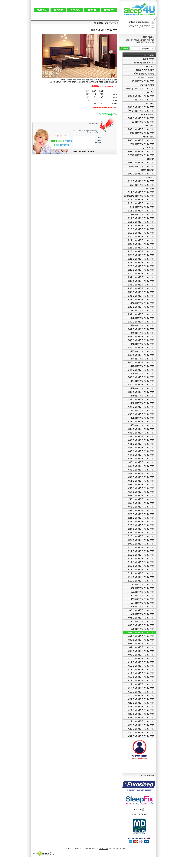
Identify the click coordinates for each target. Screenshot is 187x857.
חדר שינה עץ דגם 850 (142, 403)
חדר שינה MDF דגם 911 (141, 192)
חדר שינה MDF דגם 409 (141, 654)
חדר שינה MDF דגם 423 (141, 706)
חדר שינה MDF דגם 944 (141, 347)
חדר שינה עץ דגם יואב (142, 207)
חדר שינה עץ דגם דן (143, 99)
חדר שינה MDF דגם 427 (141, 721)
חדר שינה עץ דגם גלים (142, 133)
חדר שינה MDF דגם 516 (141, 569)
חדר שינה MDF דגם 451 (141, 480)
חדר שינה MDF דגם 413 (141, 669)
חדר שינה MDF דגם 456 (141, 499)
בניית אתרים (52, 853)
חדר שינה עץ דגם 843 (142, 351)
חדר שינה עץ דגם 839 (142, 325)
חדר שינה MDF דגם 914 (141, 218)
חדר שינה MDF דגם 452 (141, 484)
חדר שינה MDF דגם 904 (141, 118)
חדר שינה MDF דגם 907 (141, 151)
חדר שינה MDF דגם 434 (141, 406)
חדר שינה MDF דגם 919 (141, 232)
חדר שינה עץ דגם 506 (142, 614)
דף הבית (108, 10)
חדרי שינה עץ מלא (144, 62)
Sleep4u (148, 37)
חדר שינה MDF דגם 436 (141, 421)
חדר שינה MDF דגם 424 (141, 710)
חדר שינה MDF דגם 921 (141, 240)
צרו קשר (41, 10)
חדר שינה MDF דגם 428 (141, 725)
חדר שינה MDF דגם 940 (141, 321)
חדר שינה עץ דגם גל (143, 121)
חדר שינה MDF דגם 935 (141, 292)
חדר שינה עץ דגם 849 (142, 395)
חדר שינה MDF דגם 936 (141, 295)
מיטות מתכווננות (145, 70)
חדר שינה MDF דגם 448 (141, 469)
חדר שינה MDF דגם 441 (141, 443)
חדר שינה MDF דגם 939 (141, 314)
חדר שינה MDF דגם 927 (141, 262)
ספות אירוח (148, 103)
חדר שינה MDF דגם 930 (141, 273)
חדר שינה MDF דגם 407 (141, 647)
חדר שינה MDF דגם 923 (141, 247)
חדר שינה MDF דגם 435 (141, 414)
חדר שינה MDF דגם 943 (141, 340)
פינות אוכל (148, 188)
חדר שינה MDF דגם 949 (141, 384)
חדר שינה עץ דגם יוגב (142, 214)
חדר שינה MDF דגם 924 (141, 251)
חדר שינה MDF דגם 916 (141, 221)
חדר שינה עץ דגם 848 (142, 388)
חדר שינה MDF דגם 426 (141, 717)
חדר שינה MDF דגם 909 (141, 173)
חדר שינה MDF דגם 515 (141, 566)
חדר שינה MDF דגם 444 (141, 455)
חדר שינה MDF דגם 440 (141, 440)
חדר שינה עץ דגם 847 (142, 381)
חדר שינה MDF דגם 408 (141, 651)
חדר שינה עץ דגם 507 (142, 621)
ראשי (116, 23)
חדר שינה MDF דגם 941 (141, 329)
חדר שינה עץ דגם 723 (142, 584)
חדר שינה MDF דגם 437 (141, 429)
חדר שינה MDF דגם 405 (141, 640)
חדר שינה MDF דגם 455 (141, 495)
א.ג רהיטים (103, 848)
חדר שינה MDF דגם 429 (141, 728)
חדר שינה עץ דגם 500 (142, 588)
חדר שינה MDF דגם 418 (141, 688)
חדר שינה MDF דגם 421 (141, 699)
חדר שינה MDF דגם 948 (141, 377)
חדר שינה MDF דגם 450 (141, 477)
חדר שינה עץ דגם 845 (142, 366)
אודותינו (58, 10)
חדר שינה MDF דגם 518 (141, 577)
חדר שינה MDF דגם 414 (141, 673)
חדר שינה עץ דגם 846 (142, 373)
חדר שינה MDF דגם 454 (141, 492)
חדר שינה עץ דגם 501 (142, 591)
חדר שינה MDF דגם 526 (141, 536)
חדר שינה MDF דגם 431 (141, 736)
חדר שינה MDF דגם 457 (141, 503)
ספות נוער (148, 125)
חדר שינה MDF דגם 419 (141, 691)
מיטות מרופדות (146, 77)
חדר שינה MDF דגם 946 (141, 362)
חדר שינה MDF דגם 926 (141, 258)
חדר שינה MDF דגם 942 (141, 336)
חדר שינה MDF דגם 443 (141, 451)
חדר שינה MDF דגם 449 (141, 473)
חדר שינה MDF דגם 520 (141, 514)
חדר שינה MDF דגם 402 (141, 625)
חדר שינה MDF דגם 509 (141, 543)
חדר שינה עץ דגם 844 (142, 358)
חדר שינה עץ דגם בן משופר (139, 88)
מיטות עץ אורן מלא (144, 73)
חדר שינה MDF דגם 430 (141, 732)
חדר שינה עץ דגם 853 (142, 425)
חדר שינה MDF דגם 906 (141, 140)
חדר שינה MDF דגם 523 (141, 525)
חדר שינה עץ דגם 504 (142, 603)
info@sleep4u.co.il (139, 22)
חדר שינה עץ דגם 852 (142, 418)
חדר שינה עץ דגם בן (143, 81)
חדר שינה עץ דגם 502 (142, 595)
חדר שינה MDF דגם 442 (141, 447)
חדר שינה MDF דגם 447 (141, 466)
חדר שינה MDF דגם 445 (141, 458)
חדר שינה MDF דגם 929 (141, 269)
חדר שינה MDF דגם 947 (141, 369)
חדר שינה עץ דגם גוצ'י (142, 144)
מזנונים (150, 177)
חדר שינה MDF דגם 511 (141, 551)
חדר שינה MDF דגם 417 (141, 684)
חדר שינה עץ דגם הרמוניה (140, 166)
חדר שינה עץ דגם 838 (142, 318)
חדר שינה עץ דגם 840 (142, 332)
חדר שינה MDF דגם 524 (141, 529)
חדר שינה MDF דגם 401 (141, 617)
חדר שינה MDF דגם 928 (141, 266)
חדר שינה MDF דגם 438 (141, 432)
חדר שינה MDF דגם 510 (141, 547)
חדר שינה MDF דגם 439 (141, 436)
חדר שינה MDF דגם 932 (141, 281)
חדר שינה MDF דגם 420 (141, 695)
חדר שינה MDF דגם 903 (141, 107)
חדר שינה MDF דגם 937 (141, 299)
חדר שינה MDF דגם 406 (141, 643)
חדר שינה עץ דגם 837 (142, 310)
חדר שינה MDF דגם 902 (141, 96)
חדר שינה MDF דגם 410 (141, 658)
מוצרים (92, 10)
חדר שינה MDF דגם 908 (141, 162)
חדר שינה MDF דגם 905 (141, 129)
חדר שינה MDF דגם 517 (141, 573)
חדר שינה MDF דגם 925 (141, 255)
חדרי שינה (148, 59)
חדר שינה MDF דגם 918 (141, 229)
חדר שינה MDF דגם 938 (141, 306)
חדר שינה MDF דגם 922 (141, 244)
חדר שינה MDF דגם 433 (141, 399)
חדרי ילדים (148, 147)
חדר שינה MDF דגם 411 (141, 662)
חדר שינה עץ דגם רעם (142, 184)
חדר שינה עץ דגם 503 (142, 599)
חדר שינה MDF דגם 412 (141, 665)
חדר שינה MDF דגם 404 (141, 636)
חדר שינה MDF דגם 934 (141, 288)
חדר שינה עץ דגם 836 (142, 303)
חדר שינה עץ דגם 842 (142, 343)
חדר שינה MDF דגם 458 (141, 506)
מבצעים (75, 10)
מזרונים (150, 66)
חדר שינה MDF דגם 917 (141, 225)
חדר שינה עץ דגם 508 (142, 628)
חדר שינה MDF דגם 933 (141, 284)
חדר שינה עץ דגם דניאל (141, 110)
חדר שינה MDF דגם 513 (141, 558)
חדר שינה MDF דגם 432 (141, 392)
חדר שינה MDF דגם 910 (141, 181)
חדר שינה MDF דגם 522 (141, 521)
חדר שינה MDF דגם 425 (141, 714)
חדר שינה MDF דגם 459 (141, 510)
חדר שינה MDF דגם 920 (141, 236)
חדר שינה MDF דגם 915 (141, 210)
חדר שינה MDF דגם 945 (141, 355)
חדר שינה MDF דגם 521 (141, 517)
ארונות (150, 158)
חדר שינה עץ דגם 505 (142, 606)
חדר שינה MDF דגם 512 (141, 554)
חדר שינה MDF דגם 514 (141, 562)
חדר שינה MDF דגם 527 (141, 540)
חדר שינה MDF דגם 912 (141, 199)
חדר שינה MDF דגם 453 (141, 488)
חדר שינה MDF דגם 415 (141, 677)
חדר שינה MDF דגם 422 (141, 702)
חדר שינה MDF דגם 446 (141, 462)
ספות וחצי (148, 136)
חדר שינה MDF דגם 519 (141, 580)
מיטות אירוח (147, 114)
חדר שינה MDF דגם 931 (141, 277)
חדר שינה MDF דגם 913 (141, 203)
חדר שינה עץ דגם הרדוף (141, 155)
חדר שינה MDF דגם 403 (141, 632)
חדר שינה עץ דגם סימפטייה (139, 195)
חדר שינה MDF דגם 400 (141, 610)
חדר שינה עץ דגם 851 (142, 410)
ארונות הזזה (147, 170)
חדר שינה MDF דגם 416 (141, 680)
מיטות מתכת (147, 84)
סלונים (150, 92)
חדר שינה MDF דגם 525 (141, 532)
